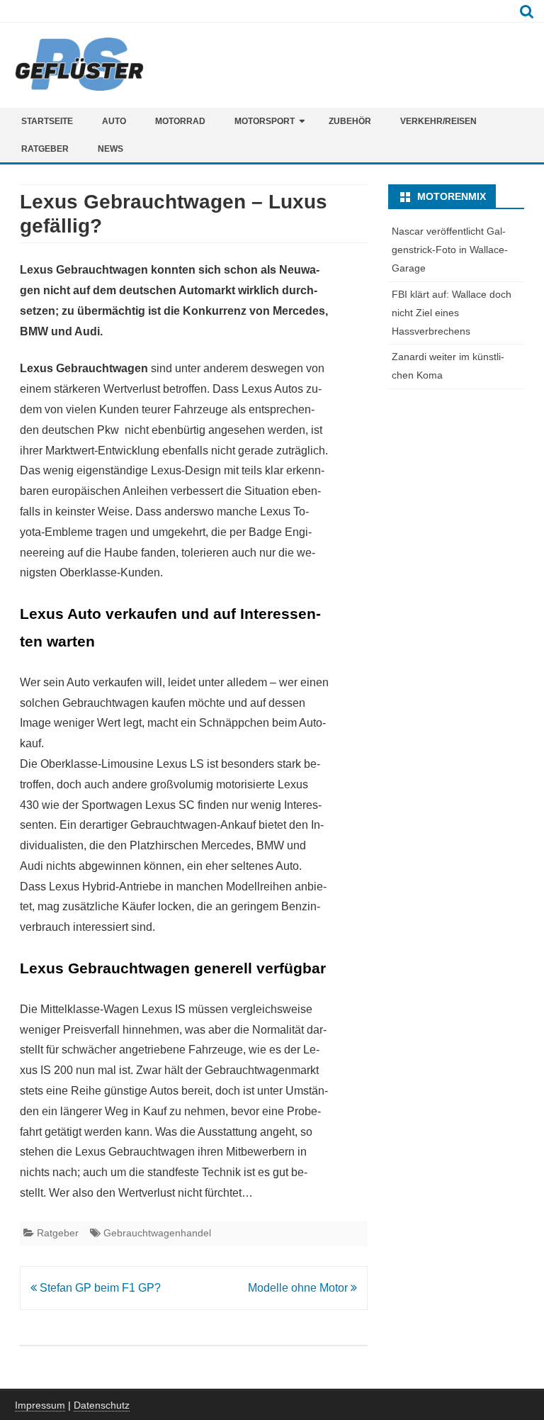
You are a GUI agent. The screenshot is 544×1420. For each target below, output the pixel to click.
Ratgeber (45, 149)
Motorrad (180, 121)
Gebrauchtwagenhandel (157, 1233)
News (110, 149)
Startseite (47, 121)
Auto (114, 121)
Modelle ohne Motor (299, 1288)
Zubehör (350, 121)
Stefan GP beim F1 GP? (99, 1288)
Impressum (40, 1405)
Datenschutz (102, 1405)
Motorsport (264, 121)
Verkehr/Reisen (438, 121)
